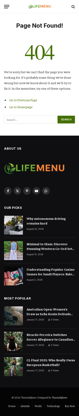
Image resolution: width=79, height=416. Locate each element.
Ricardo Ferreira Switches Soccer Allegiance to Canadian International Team (50, 339)
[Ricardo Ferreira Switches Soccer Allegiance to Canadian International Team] (13, 341)
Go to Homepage (21, 107)
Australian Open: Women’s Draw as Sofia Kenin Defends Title (49, 313)
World (38, 406)
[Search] (73, 6)
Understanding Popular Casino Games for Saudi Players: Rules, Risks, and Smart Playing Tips (51, 274)
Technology (53, 406)
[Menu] (6, 6)
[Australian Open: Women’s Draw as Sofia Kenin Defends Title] (13, 315)
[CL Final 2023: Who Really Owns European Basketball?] (13, 366)
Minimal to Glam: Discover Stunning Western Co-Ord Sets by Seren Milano (50, 248)
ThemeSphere (59, 397)
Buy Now (70, 406)
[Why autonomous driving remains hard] (13, 225)
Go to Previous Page (23, 100)
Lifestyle (25, 406)
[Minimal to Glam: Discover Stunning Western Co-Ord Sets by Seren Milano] (13, 250)
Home (11, 406)
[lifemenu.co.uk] (39, 6)
